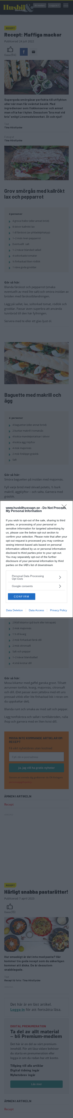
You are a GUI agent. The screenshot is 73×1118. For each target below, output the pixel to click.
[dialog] (36, 559)
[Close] (65, 508)
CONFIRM (21, 596)
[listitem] (36, 577)
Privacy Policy (58, 610)
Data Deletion (14, 610)
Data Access (36, 610)
